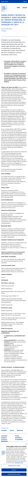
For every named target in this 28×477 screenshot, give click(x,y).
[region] (14, 459)
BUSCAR (25, 7)
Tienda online (4, 1)
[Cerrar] (26, 444)
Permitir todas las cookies (14, 474)
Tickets (25, 1)
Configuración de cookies (14, 465)
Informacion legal (19, 462)
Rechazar (14, 470)
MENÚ (18, 7)
